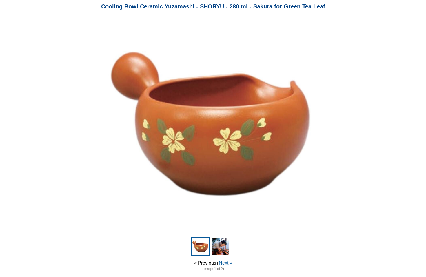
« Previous (205, 262)
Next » (225, 262)
